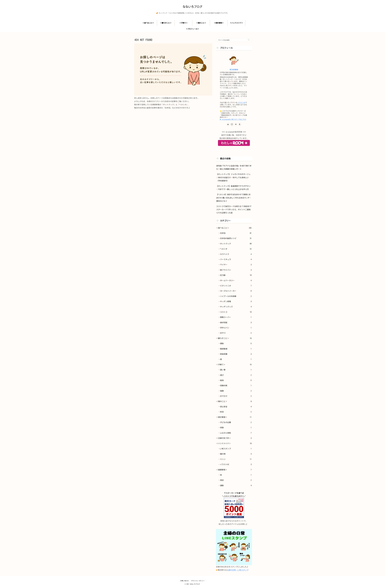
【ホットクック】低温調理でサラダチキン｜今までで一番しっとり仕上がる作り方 (233, 187)
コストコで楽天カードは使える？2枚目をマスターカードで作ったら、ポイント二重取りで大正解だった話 (233, 209)
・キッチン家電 (235, 301)
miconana (234, 69)
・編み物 (235, 454)
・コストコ (235, 312)
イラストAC (241, 102)
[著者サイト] (228, 124)
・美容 (235, 480)
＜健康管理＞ (234, 470)
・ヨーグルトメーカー (235, 291)
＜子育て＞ (234, 364)
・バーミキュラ (235, 259)
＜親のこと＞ (234, 401)
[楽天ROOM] (240, 124)
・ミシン (235, 459)
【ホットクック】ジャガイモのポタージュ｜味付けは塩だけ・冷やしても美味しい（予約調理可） (233, 177)
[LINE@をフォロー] (236, 124)
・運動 (235, 485)
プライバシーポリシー (198, 580)
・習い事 (235, 370)
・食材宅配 (235, 322)
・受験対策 (235, 385)
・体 (235, 475)
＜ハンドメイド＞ (234, 443)
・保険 (235, 427)
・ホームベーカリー (235, 280)
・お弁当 (235, 233)
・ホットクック (235, 244)
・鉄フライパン (235, 270)
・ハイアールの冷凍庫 (235, 296)
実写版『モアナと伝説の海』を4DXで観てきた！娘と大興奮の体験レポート (233, 167)
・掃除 (235, 343)
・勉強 (235, 380)
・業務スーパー (235, 317)
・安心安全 (235, 406)
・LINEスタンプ (235, 449)
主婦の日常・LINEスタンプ (237, 570)
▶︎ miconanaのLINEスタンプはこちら (233, 119)
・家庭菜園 (235, 354)
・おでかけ (235, 396)
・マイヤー (235, 265)
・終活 (235, 412)
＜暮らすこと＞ (234, 338)
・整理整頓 (235, 349)
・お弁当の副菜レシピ (235, 238)
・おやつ (235, 333)
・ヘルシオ (235, 249)
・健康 (235, 391)
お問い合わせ (184, 580)
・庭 (235, 359)
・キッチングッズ (235, 307)
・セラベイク (235, 254)
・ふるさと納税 (235, 433)
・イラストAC (235, 464)
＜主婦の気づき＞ (234, 438)
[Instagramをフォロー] (232, 124)
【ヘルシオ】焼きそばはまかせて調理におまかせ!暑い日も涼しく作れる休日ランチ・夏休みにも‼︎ (233, 198)
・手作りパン (235, 328)
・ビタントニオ (235, 286)
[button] (249, 40)
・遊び (235, 375)
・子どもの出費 (235, 422)
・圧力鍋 (235, 275)
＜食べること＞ (234, 228)
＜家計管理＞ (234, 417)
